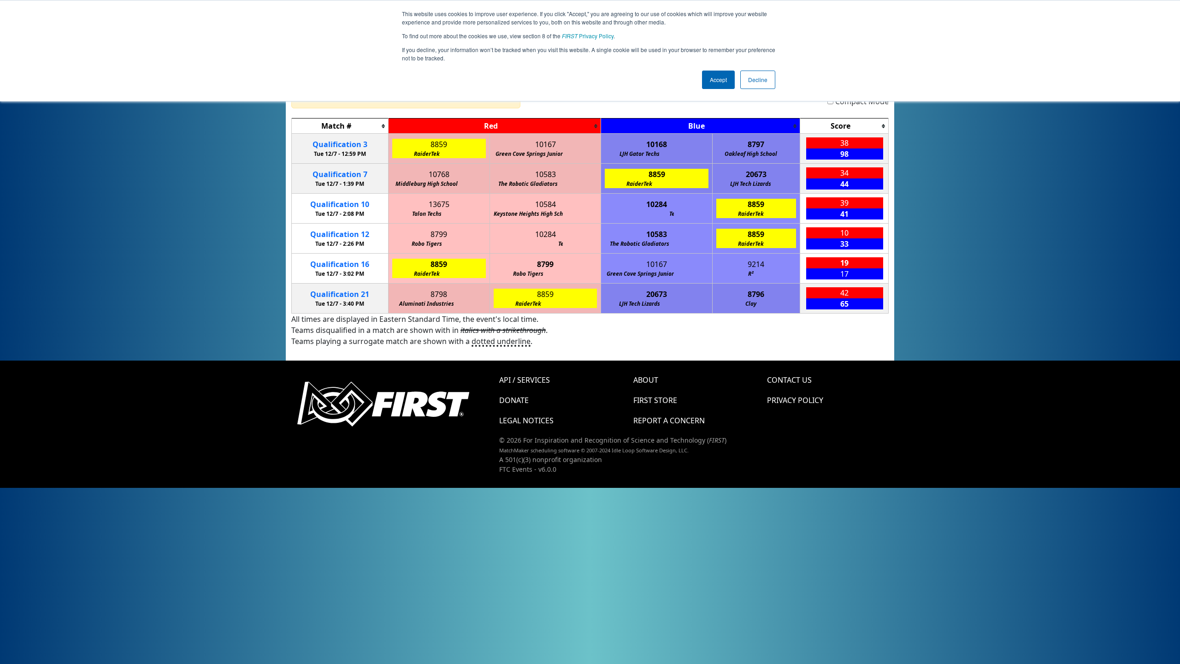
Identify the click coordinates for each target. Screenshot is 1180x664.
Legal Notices (526, 420)
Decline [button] (757, 79)
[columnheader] (340, 126)
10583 (545, 174)
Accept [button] (718, 79)
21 (339, 294)
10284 (656, 204)
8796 (756, 294)
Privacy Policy (588, 36)
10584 (545, 204)
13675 (439, 204)
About (645, 380)
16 (339, 264)
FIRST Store (655, 400)
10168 (656, 144)
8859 (439, 144)
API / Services (524, 380)
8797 (756, 144)
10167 (545, 144)
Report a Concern (669, 420)
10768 (439, 174)
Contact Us (789, 380)
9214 (756, 264)
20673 (756, 174)
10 (339, 204)
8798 (439, 294)
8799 (439, 234)
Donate (514, 400)
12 (339, 234)
